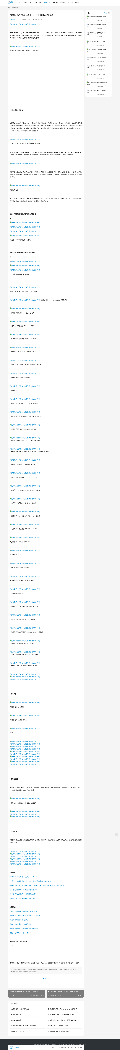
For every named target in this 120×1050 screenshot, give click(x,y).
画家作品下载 (37, 3)
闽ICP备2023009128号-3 (75, 1044)
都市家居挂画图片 (101, 24)
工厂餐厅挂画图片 (101, 74)
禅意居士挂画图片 (101, 41)
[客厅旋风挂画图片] (91, 68)
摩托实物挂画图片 (101, 49)
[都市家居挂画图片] (91, 26)
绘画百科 (70, 3)
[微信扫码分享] (68, 1047)
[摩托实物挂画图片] (91, 51)
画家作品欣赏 (47, 3)
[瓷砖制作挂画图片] (91, 35)
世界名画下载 (27, 3)
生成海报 (63, 1047)
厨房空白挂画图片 (101, 90)
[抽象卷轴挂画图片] (91, 18)
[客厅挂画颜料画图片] (91, 84)
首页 (20, 3)
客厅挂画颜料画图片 (102, 82)
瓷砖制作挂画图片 (101, 33)
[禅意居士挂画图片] (91, 43)
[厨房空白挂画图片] (91, 92)
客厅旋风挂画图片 (101, 66)
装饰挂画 (77, 3)
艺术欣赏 (62, 3)
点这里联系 (59, 969)
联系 (84, 1044)
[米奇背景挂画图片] (91, 59)
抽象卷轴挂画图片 (101, 16)
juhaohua (12, 19)
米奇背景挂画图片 (101, 57)
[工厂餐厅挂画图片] (91, 76)
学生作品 (55, 3)
